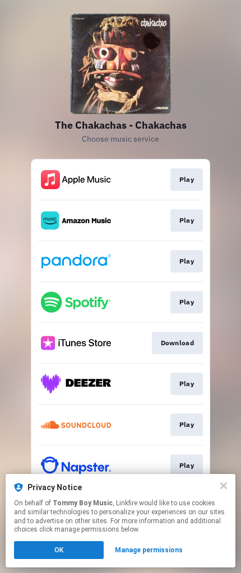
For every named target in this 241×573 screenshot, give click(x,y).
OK (58, 550)
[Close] (224, 486)
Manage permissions (149, 550)
